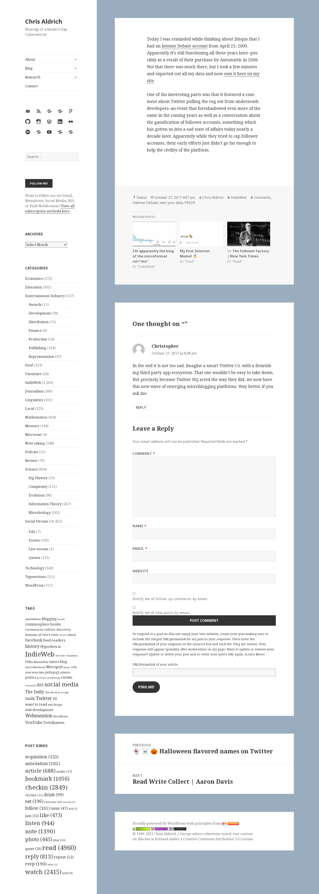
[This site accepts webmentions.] (159, 828)
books (61, 619)
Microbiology (40, 512)
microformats (35, 667)
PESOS (190, 202)
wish (67, 873)
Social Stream (36, 521)
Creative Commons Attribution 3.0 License (218, 839)
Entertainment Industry (45, 295)
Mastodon (41, 662)
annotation (42, 763)
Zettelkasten (53, 722)
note (40, 831)
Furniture (33, 373)
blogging (49, 618)
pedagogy (52, 672)
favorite (69, 802)
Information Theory (45, 504)
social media (62, 684)
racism (66, 677)
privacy (42, 677)
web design (55, 705)
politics (30, 677)
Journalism (34, 391)
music (67, 667)
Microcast (33, 434)
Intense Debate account (185, 46)
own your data (34, 672)
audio (64, 771)
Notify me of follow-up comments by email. (170, 598)
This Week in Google (57, 692)
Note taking (35, 443)
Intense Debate (145, 202)
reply (39, 856)
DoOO (63, 635)
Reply (141, 407)
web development (39, 710)
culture (50, 629)
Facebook (33, 640)
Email (140, 548)
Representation (41, 356)
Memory (32, 425)
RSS (40, 684)
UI (55, 698)
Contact (31, 86)
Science (31, 469)
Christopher (165, 346)
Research (32, 77)
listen (39, 823)
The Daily (34, 692)
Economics (34, 278)
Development (40, 313)
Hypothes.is (50, 646)
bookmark (47, 778)
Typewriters (35, 576)
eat (34, 801)
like (50, 815)
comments (262, 197)
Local (29, 408)
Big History (38, 477)
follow (37, 808)
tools (30, 698)
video (53, 864)
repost (64, 857)
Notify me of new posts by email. (161, 612)
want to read (36, 704)
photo (38, 839)
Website (140, 571)
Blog (29, 68)
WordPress (34, 585)
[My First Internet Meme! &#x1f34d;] (201, 234)
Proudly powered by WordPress (160, 823)
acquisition (42, 757)
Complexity (38, 486)
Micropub (54, 666)
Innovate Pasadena (66, 655)
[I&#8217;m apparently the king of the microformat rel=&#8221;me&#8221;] (154, 234)
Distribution (39, 321)
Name (139, 526)
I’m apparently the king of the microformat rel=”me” (153, 256)
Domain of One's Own (41, 635)
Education (33, 287)
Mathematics (36, 417)
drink (54, 795)
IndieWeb (33, 382)
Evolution (36, 495)
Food (29, 365)
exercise (53, 802)
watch (43, 872)
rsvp (36, 864)
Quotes (34, 557)
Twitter (44, 698)
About (30, 59)
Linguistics (34, 399)
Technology (34, 568)
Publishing (37, 347)
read (59, 847)
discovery (63, 629)
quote (33, 848)
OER (74, 667)
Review (31, 460)
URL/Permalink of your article (155, 664)
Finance (35, 330)
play (59, 840)
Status (141, 197)
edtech (71, 635)
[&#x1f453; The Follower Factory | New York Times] (248, 234)
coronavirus (34, 629)
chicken (34, 795)
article (40, 770)
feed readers (54, 640)
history (32, 646)
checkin (46, 787)
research (30, 685)
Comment (144, 453)
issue (59, 808)
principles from (208, 823)
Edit (32, 531)
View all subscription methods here (49, 208)
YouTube (33, 722)
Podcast (31, 451)
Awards (35, 304)
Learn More (254, 654)
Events (34, 540)
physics (65, 672)
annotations (33, 619)
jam (32, 815)
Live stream (38, 549)
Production (38, 339)
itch (73, 809)
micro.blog (58, 661)
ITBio (29, 662)
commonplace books (43, 624)
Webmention (39, 716)
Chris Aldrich (43, 21)
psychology (54, 677)
